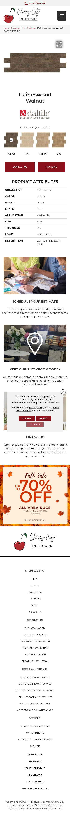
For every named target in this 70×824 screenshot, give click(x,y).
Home (6, 28)
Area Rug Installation (35, 661)
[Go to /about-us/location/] (35, 356)
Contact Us (20, 167)
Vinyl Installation (35, 654)
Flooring (15, 28)
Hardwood (35, 592)
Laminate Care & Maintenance (35, 697)
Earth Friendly (35, 768)
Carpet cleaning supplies (35, 726)
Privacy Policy (17, 808)
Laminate (35, 598)
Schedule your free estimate (35, 739)
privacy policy (36, 407)
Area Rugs (35, 612)
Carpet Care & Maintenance (35, 683)
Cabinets (35, 746)
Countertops (35, 781)
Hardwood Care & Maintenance (35, 690)
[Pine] (27, 140)
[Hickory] (43, 140)
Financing (35, 761)
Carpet (35, 585)
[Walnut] (11, 140)
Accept (26, 418)
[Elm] (59, 140)
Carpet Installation (35, 634)
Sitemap (56, 808)
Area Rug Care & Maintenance (35, 710)
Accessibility (26, 805)
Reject (43, 418)
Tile (22, 28)
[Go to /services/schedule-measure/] (35, 288)
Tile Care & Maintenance (35, 677)
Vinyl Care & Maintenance (35, 703)
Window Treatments (35, 788)
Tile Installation (35, 628)
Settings (35, 424)
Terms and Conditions (48, 805)
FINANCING (51, 167)
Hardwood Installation (35, 641)
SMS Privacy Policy (38, 808)
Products (30, 28)
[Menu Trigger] (61, 16)
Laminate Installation (35, 648)
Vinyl (35, 605)
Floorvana (35, 775)
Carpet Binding (35, 733)
